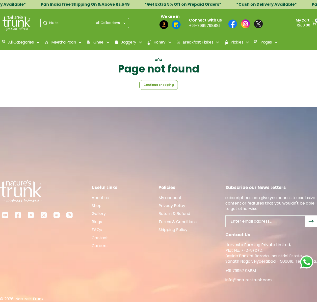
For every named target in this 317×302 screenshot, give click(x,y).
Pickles (237, 42)
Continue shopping (158, 85)
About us (100, 198)
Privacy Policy (171, 206)
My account (170, 198)
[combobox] (84, 23)
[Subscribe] (311, 221)
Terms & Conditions (177, 222)
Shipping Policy (172, 229)
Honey (159, 42)
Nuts (54, 23)
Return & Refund (174, 213)
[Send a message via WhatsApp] (307, 262)
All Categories (21, 42)
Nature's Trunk (29, 299)
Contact (100, 238)
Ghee (98, 42)
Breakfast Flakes (198, 42)
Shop (97, 206)
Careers (99, 246)
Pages (266, 42)
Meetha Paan (63, 42)
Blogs (97, 222)
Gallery (99, 213)
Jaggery (128, 42)
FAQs (97, 229)
